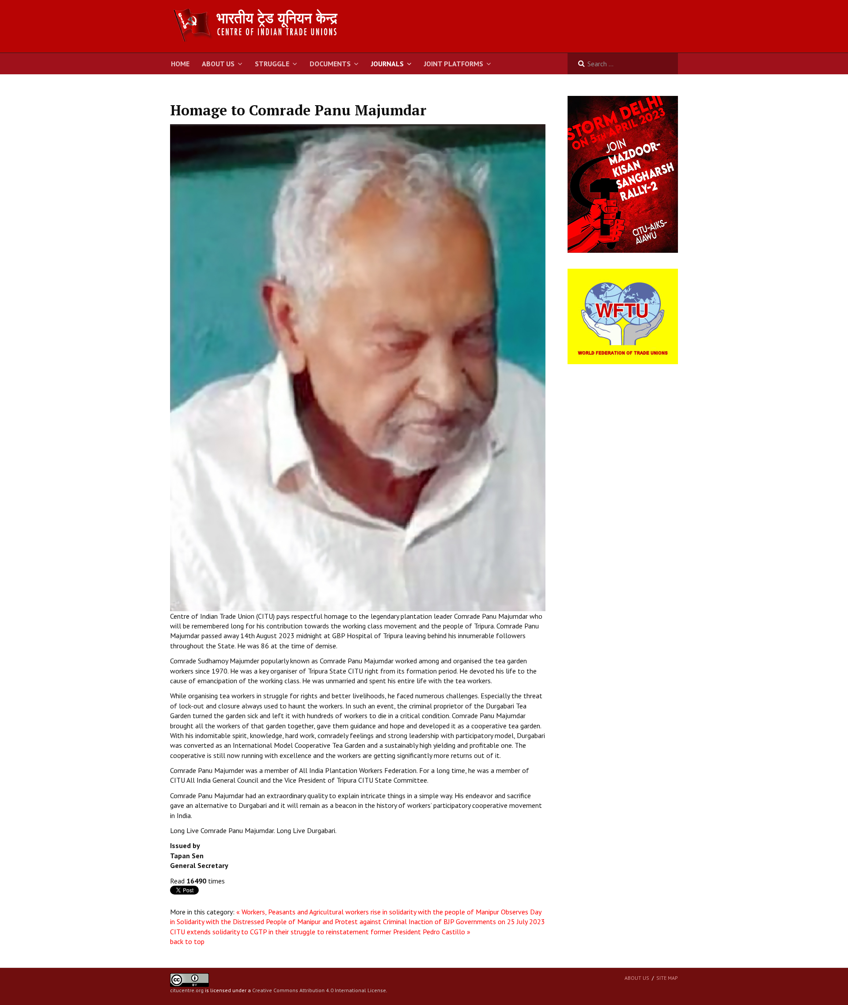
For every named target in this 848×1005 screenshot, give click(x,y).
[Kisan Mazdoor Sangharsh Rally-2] (623, 174)
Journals (387, 63)
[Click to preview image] (357, 366)
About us (637, 978)
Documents (330, 63)
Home (180, 63)
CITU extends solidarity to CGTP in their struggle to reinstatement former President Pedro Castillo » (320, 931)
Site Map (667, 978)
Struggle (272, 63)
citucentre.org (187, 990)
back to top (187, 941)
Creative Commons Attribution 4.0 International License (319, 990)
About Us (218, 63)
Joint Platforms (453, 63)
